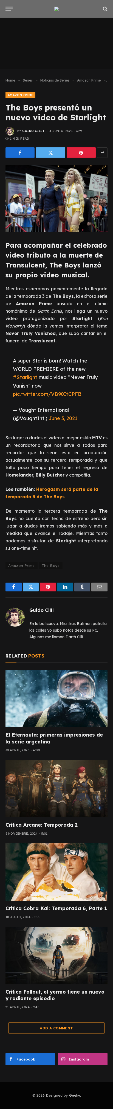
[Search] (105, 9)
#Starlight (25, 377)
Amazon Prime (20, 95)
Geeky (74, 1095)
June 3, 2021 (63, 418)
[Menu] (9, 9)
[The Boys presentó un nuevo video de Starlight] (56, 198)
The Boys (51, 565)
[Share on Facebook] (20, 152)
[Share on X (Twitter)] (50, 152)
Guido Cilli (33, 131)
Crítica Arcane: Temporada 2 (41, 825)
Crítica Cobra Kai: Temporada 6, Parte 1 (56, 908)
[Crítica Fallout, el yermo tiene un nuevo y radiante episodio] (56, 955)
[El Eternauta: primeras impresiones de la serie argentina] (56, 698)
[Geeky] (56, 9)
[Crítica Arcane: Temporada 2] (56, 788)
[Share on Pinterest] (81, 152)
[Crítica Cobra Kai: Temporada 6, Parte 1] (56, 872)
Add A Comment (56, 1028)
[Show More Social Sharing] (102, 152)
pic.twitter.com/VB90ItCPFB (47, 394)
